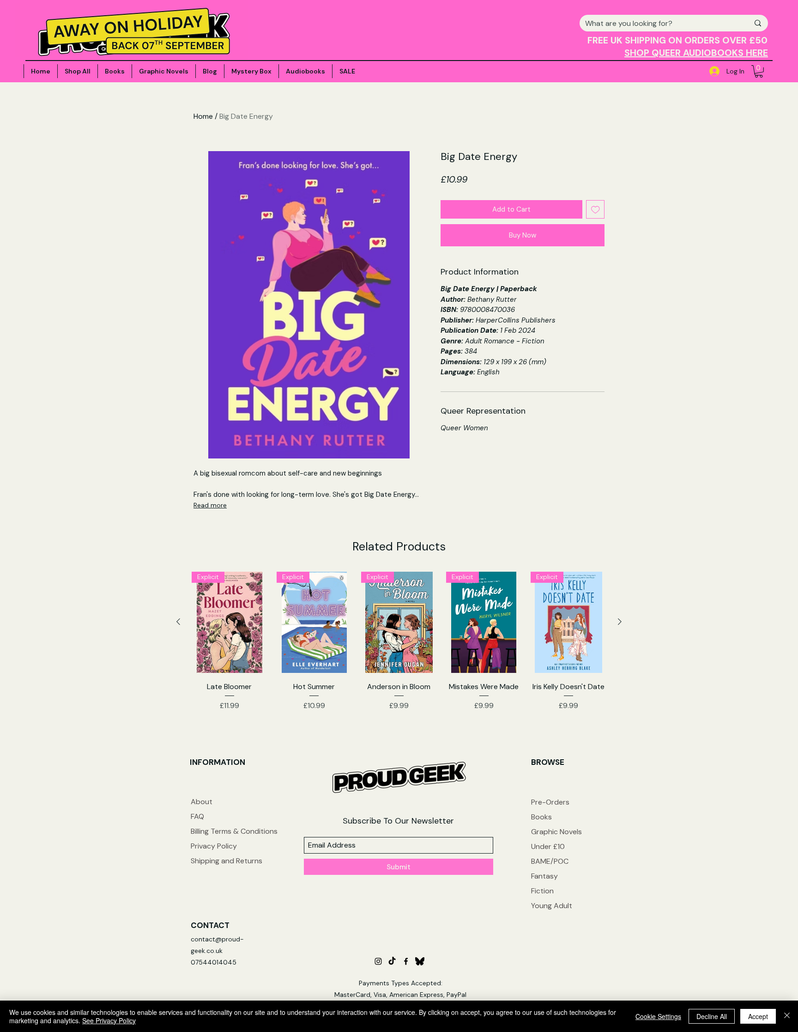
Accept (758, 1016)
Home (203, 116)
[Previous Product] (178, 621)
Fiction (542, 891)
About (201, 801)
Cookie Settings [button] (658, 1016)
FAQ (197, 816)
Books (541, 817)
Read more (210, 505)
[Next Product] (619, 621)
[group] (399, 648)
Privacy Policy (214, 846)
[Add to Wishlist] (595, 209)
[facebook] (406, 961)
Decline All (711, 1016)
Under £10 (548, 846)
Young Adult (551, 905)
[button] (758, 71)
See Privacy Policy (109, 1020)
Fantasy (544, 876)
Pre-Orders (550, 802)
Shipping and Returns (226, 861)
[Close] (786, 1016)
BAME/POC (549, 861)
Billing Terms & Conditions (234, 831)
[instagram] (378, 961)
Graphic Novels (556, 832)
